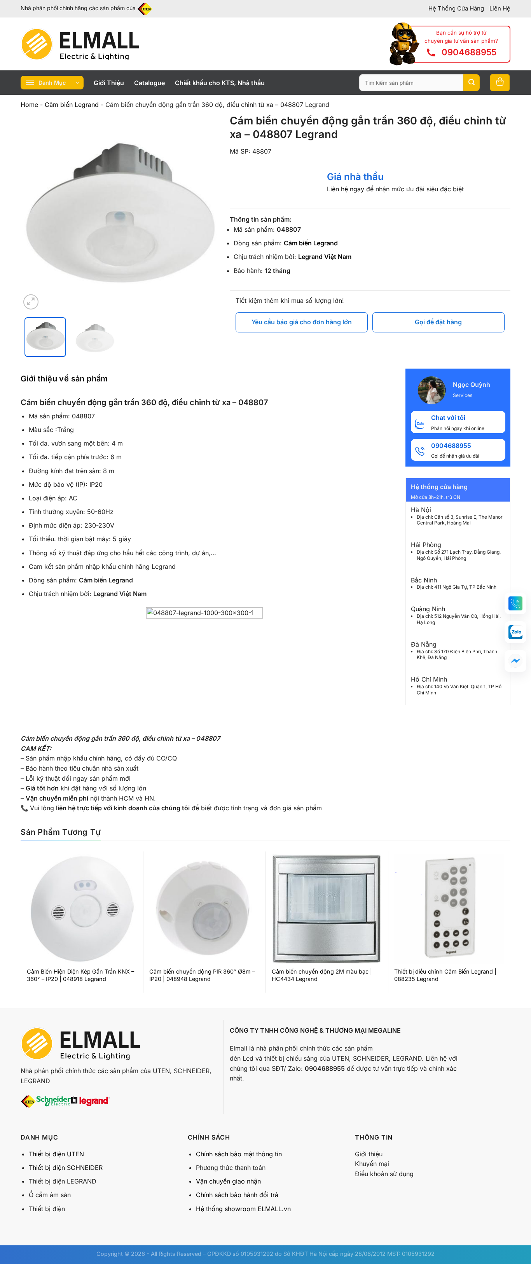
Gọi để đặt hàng (438, 322)
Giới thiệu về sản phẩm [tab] (64, 378)
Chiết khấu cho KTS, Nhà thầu (220, 83)
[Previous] (34, 213)
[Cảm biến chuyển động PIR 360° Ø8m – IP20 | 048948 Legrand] (204, 909)
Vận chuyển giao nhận (228, 1181)
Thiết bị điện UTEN (56, 1154)
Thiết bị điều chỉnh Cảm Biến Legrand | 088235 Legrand (445, 975)
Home (29, 104)
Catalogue (149, 83)
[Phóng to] (30, 301)
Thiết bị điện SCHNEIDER (66, 1167)
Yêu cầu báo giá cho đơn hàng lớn (302, 322)
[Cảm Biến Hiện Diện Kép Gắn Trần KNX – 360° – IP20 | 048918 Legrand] (82, 909)
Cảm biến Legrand (72, 104)
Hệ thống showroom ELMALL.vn (243, 1209)
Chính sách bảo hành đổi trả (237, 1195)
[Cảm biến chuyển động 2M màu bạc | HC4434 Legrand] (327, 909)
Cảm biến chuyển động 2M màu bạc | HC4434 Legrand (322, 975)
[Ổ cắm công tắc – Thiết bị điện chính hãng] (80, 44)
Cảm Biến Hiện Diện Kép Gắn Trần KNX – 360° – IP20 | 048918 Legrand (80, 975)
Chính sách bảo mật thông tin (239, 1154)
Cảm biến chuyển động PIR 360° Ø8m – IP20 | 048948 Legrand (202, 975)
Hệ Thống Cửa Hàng (456, 8)
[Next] (204, 213)
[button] (515, 603)
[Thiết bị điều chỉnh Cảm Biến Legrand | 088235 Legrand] (449, 909)
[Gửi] (471, 82)
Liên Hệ (499, 8)
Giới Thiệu (109, 83)
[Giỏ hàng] (500, 82)
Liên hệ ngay (345, 189)
